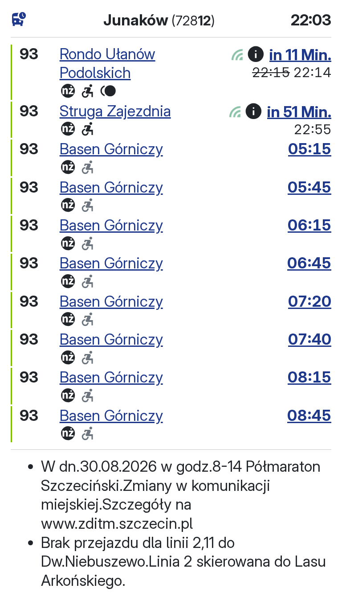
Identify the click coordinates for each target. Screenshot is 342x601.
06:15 (309, 225)
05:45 (309, 187)
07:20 (309, 301)
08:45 (309, 415)
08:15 (309, 377)
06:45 (309, 263)
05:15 (309, 149)
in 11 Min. (300, 54)
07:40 (309, 339)
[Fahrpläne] (19, 19)
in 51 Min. (299, 111)
